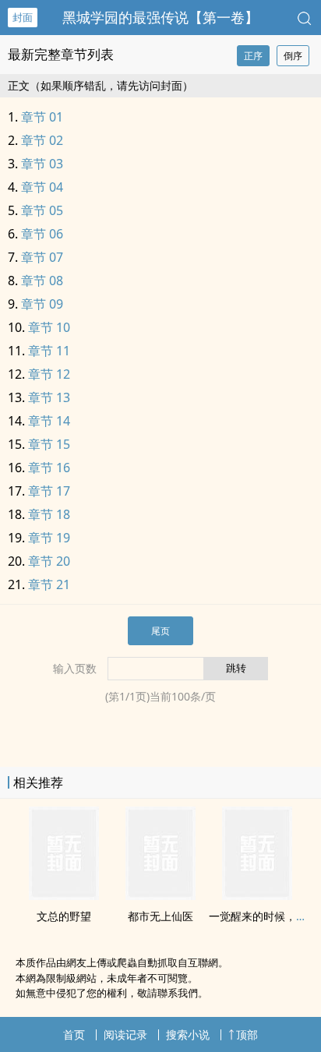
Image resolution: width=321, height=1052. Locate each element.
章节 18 (49, 514)
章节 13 (49, 397)
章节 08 (42, 280)
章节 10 (49, 327)
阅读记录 (125, 1034)
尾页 (160, 630)
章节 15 (49, 444)
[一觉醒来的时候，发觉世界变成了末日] (257, 895)
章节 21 (49, 584)
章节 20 (49, 561)
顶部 (247, 1034)
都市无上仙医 (160, 916)
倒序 (293, 55)
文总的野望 (64, 916)
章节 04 (42, 187)
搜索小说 (188, 1034)
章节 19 (49, 537)
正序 (253, 55)
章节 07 (42, 257)
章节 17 (49, 491)
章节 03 (42, 163)
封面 (22, 17)
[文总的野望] (64, 895)
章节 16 (49, 467)
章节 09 (42, 303)
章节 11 (49, 350)
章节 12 (49, 374)
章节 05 (42, 210)
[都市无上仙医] (160, 895)
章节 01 (42, 116)
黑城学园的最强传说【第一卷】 (160, 17)
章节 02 (42, 140)
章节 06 (42, 233)
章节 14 (49, 420)
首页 (74, 1034)
